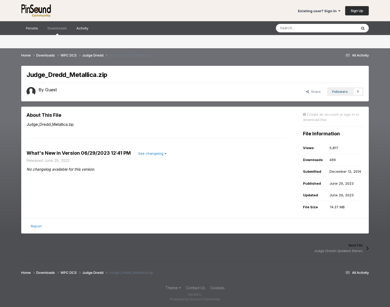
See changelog (151, 153)
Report (36, 226)
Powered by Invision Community (195, 299)
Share (315, 91)
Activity (82, 28)
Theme (172, 288)
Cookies (217, 288)
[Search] (363, 28)
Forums (32, 28)
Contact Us (195, 288)
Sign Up (357, 10)
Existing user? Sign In (318, 11)
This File (343, 28)
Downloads (57, 28)
